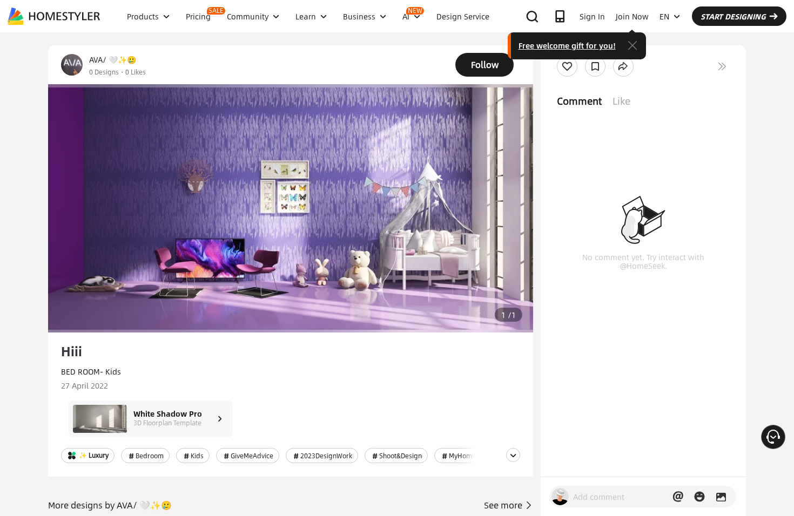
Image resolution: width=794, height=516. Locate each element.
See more (504, 505)
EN (664, 16)
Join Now (632, 16)
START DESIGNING (733, 16)
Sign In (592, 16)
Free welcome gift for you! (567, 45)
